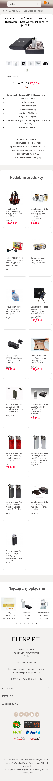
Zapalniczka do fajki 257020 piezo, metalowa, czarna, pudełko (39, 505)
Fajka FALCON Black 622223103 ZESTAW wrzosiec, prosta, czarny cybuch (14, 261)
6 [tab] (36, 623)
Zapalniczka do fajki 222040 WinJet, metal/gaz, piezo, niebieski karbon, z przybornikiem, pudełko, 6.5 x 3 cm (39, 313)
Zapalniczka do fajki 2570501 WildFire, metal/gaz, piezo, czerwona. (14, 457)
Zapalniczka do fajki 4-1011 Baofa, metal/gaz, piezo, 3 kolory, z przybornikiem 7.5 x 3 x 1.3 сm (39, 215)
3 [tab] (24, 623)
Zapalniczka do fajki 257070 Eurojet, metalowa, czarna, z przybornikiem (14, 408)
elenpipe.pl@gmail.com (29, 672)
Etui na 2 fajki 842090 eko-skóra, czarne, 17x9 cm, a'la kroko (14, 359)
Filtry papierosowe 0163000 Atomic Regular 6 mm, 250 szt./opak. (14, 310)
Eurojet (16, 76)
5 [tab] (32, 623)
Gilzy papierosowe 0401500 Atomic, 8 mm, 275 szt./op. (39, 260)
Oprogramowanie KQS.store (18, 769)
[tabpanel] (9, 608)
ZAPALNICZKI (14, 10)
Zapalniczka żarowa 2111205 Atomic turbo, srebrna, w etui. (26, 615)
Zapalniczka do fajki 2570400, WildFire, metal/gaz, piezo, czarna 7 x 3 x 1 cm (14, 505)
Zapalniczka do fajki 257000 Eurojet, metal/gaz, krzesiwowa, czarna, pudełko (14, 556)
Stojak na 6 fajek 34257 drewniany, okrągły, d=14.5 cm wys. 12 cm (14, 212)
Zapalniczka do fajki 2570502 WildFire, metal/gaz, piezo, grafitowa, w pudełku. (39, 409)
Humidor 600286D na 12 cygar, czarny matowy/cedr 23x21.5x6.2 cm (39, 359)
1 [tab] (16, 623)
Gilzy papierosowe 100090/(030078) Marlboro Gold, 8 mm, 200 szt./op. (8, 615)
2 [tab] (20, 623)
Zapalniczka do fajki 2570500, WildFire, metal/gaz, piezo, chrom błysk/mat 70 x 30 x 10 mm (39, 458)
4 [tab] (28, 623)
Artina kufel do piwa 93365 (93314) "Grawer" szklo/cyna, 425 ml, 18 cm (44, 615)
